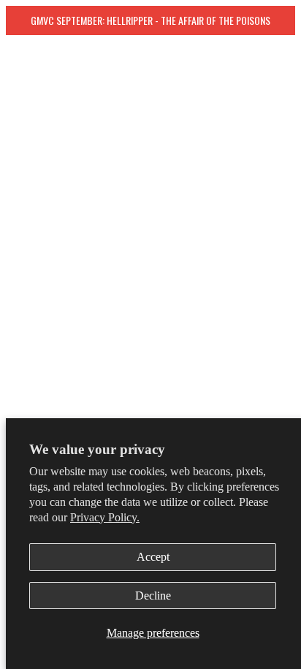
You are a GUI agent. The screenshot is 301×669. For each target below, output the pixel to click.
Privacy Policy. (105, 517)
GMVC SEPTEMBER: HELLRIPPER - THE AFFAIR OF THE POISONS (150, 20)
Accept (153, 557)
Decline (153, 595)
